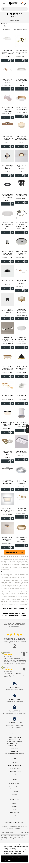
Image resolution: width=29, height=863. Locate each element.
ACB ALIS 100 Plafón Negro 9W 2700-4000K (7, 310)
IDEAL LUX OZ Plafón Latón (21, 509)
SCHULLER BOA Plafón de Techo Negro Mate (7, 481)
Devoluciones (14, 791)
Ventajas (14, 774)
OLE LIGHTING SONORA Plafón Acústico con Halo (7, 138)
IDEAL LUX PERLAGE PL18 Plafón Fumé (21, 195)
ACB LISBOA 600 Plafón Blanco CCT (21, 80)
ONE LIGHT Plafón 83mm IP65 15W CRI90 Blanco (7, 253)
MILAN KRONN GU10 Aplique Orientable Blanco (8, 109)
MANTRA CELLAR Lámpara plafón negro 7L (21, 52)
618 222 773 (14, 751)
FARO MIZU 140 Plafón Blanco (21, 396)
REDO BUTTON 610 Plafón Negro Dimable (21, 253)
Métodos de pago (14, 783)
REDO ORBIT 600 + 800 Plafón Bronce (21, 282)
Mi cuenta (14, 806)
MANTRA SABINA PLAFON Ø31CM (21, 538)
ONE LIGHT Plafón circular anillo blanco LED (21, 481)
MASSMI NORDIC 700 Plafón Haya (21, 108)
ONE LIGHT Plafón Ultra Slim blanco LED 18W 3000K (7, 510)
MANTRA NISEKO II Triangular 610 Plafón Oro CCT (7, 368)
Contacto (14, 804)
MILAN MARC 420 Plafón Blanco (21, 452)
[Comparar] (12, 60)
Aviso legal (15, 762)
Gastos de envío (14, 789)
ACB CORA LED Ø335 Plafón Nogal (21, 167)
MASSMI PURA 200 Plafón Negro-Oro (21, 368)
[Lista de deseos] (8, 60)
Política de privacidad (14, 765)
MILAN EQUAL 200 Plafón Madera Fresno (7, 539)
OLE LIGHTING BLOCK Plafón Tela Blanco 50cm (21, 138)
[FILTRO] (27, 431)
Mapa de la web (14, 812)
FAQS (14, 815)
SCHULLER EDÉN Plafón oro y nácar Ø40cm (21, 310)
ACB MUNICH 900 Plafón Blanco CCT (13, 673)
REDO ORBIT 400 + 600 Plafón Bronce (7, 80)
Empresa (14, 794)
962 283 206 (14, 748)
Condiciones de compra (14, 771)
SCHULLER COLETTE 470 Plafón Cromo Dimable (21, 224)
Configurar (7, 860)
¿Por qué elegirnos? (14, 786)
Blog (14, 809)
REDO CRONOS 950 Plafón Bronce (8, 396)
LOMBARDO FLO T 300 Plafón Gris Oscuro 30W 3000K (7, 195)
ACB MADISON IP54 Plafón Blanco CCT (7, 224)
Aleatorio (14, 26)
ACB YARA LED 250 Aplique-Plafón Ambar (7, 167)
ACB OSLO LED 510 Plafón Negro (7, 281)
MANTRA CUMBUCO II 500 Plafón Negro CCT (7, 424)
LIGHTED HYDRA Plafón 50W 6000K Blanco (21, 339)
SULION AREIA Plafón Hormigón (21, 423)
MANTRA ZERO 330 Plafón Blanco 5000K (13, 658)
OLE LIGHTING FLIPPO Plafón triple (7, 453)
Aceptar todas (15, 857)
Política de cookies (14, 768)
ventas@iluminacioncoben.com (14, 753)
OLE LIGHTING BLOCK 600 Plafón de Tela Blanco (7, 52)
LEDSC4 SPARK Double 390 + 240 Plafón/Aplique (7, 339)
